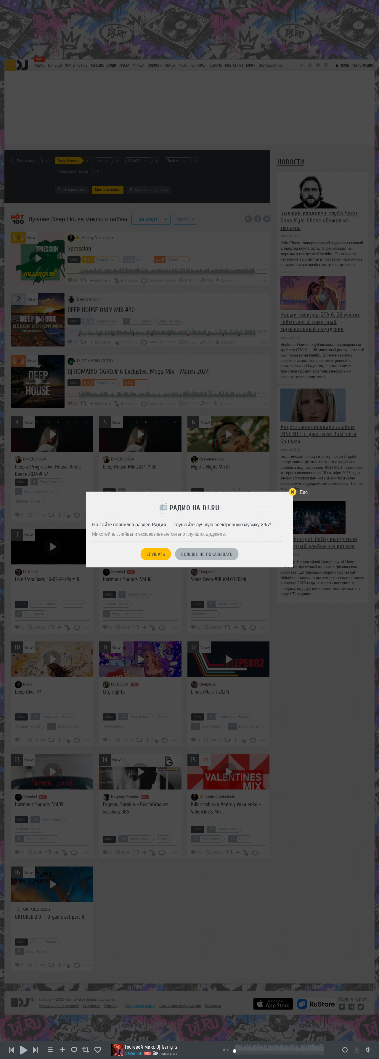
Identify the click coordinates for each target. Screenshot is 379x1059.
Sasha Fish (133, 1053)
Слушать (156, 554)
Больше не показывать (207, 554)
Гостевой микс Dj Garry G (151, 1047)
